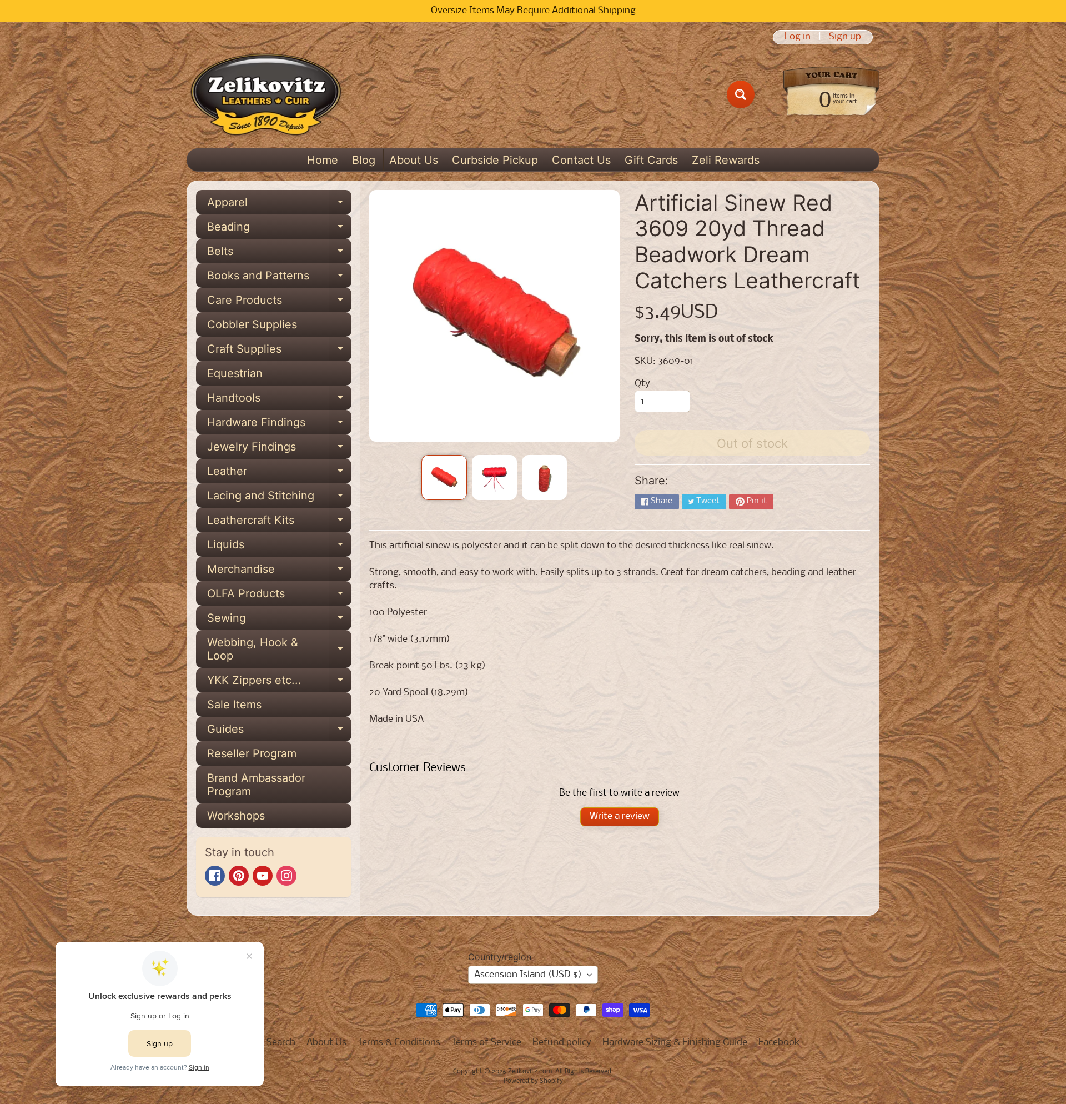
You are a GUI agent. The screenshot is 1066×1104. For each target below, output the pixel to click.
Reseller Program (251, 753)
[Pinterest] (239, 876)
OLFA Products (279, 596)
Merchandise (279, 571)
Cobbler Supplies (252, 324)
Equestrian (235, 373)
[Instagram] (286, 876)
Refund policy (561, 1042)
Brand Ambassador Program (256, 784)
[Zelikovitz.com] (266, 94)
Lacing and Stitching (279, 498)
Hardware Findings (279, 425)
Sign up (845, 37)
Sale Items (234, 704)
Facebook (779, 1042)
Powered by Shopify (533, 1081)
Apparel (279, 205)
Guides (279, 731)
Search (280, 1042)
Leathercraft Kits (279, 522)
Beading (279, 229)
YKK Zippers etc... (279, 682)
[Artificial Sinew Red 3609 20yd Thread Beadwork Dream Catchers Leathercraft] (443, 477)
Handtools (279, 400)
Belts (279, 253)
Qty (642, 383)
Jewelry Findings (279, 449)
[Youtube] (263, 876)
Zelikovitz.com (530, 1071)
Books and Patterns (279, 278)
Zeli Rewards (726, 160)
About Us (413, 160)
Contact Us (581, 160)
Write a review (620, 816)
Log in (798, 37)
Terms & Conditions (399, 1042)
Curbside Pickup (495, 160)
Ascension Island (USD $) (528, 975)
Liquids (279, 547)
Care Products (279, 302)
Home (322, 160)
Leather (279, 473)
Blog (363, 160)
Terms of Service (486, 1042)
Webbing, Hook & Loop (279, 649)
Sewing (279, 620)
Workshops (236, 815)
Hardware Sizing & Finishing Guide (674, 1042)
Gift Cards (651, 160)
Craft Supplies (279, 351)
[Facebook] (215, 876)
